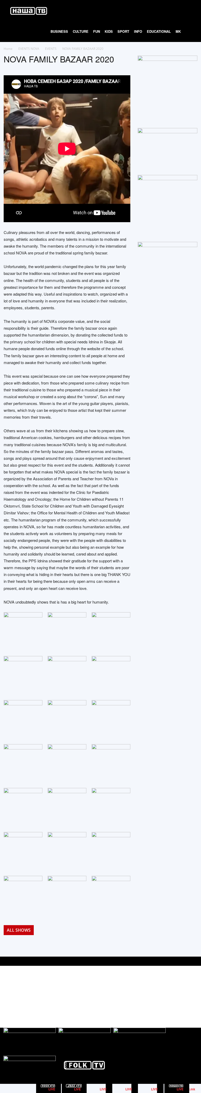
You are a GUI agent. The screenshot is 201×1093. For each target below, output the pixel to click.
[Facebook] (169, 992)
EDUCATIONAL (159, 31)
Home (8, 48)
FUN (96, 31)
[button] (189, 10)
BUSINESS (59, 31)
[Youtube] (193, 992)
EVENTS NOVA (28, 48)
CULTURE (80, 31)
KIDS (109, 31)
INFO (138, 31)
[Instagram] (181, 992)
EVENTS (51, 48)
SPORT (123, 31)
